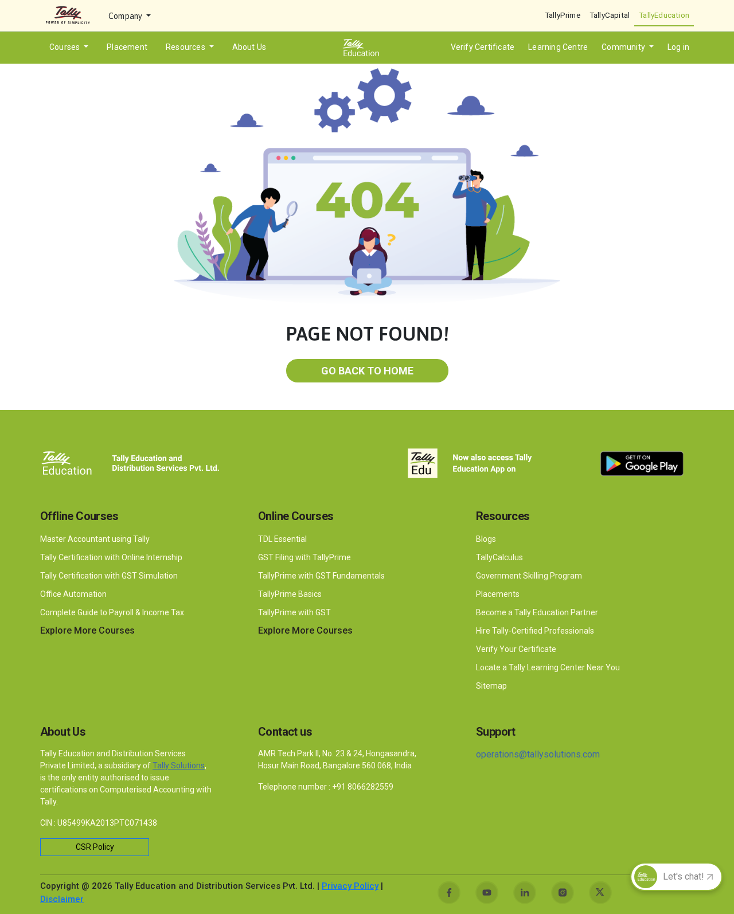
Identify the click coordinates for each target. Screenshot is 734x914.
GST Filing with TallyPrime (305, 557)
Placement (127, 47)
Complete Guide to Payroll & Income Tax (112, 612)
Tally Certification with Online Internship (111, 557)
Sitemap (491, 685)
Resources (186, 47)
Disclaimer (62, 899)
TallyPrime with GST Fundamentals (321, 575)
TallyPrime (562, 14)
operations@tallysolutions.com (538, 754)
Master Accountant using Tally (95, 539)
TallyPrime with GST (294, 612)
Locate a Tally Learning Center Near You (548, 667)
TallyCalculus (499, 557)
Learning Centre (558, 47)
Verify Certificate (483, 47)
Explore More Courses (87, 630)
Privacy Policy (350, 886)
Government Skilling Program (529, 575)
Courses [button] (65, 47)
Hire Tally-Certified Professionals (535, 630)
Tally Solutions (179, 765)
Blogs (486, 539)
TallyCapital (609, 14)
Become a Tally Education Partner (537, 612)
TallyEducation (664, 14)
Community (624, 47)
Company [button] (126, 16)
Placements (498, 594)
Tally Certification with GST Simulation (109, 575)
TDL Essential (282, 539)
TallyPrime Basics (290, 594)
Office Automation (74, 594)
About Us (249, 47)
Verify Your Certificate (516, 649)
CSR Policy (95, 846)
